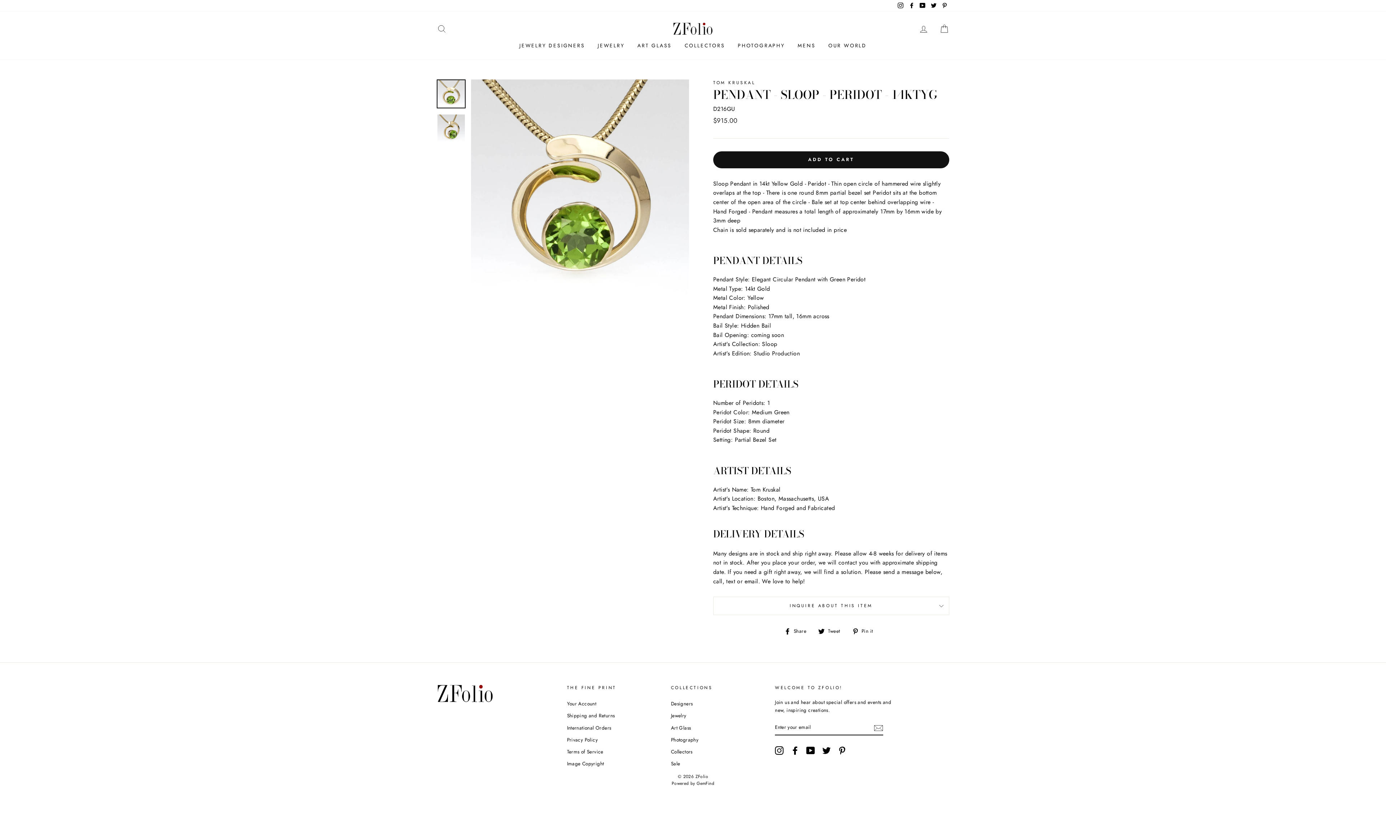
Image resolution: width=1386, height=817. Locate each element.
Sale (675, 763)
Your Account (582, 703)
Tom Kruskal (734, 82)
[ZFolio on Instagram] (779, 750)
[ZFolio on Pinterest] (842, 750)
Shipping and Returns (591, 715)
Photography (761, 45)
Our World (847, 45)
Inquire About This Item (831, 605)
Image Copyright (585, 763)
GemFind (705, 783)
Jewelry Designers (552, 45)
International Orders (589, 727)
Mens (806, 45)
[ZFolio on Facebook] (795, 750)
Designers (682, 703)
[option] (580, 188)
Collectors (705, 45)
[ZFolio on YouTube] (810, 750)
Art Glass (654, 45)
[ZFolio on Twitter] (826, 750)
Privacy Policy (582, 739)
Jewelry (611, 45)
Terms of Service (585, 751)
